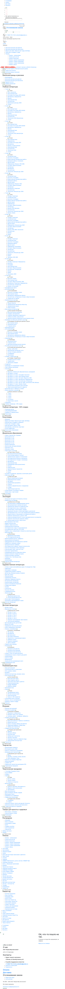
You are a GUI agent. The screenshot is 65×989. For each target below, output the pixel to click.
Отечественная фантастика (14, 597)
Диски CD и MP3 (9, 624)
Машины (10, 731)
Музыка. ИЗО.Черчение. (13, 208)
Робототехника (11, 307)
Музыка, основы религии (14, 145)
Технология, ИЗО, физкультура (15, 133)
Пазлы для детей (12, 695)
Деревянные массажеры (14, 535)
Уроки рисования (9, 761)
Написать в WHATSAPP (11, 965)
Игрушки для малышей (11, 708)
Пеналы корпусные (14, 58)
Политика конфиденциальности (11, 986)
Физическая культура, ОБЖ (14, 102)
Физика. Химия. (11, 212)
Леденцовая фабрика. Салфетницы (16, 725)
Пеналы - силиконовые (15, 55)
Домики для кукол (12, 722)
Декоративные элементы (11, 747)
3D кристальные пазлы (13, 693)
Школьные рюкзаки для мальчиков (14, 80)
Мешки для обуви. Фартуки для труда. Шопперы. (17, 420)
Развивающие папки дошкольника (16, 464)
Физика (9, 271)
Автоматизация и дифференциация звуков (18, 503)
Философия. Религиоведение (12, 599)
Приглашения (11, 789)
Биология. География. (13, 157)
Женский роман (9, 576)
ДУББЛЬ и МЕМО (12, 686)
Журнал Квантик (12, 303)
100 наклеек (11, 632)
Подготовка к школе (13, 400)
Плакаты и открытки (13, 782)
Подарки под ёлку (9, 826)
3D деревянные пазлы (13, 692)
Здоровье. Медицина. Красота (12, 579)
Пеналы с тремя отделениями (16, 63)
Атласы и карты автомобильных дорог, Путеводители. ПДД (20, 567)
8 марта (10, 801)
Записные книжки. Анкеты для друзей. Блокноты (17, 803)
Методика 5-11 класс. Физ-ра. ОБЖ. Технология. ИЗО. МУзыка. (23, 382)
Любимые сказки (12, 639)
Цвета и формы (11, 642)
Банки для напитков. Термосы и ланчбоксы (18, 720)
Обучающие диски (9, 327)
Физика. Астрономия (13, 286)
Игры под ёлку (8, 895)
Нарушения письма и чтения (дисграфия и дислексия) (21, 511)
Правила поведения (13, 641)
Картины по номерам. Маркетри (13, 759)
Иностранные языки (13, 293)
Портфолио (8, 402)
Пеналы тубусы (13, 64)
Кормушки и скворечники (14, 713)
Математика (11, 144)
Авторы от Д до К (12, 613)
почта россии (9, 979)
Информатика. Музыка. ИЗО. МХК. (16, 164)
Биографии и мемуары (11, 570)
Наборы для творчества (14, 726)
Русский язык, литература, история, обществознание (21, 297)
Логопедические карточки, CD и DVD (14, 529)
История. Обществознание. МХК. (16, 281)
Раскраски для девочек (13, 648)
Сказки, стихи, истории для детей (14, 653)
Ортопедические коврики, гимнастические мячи (17, 546)
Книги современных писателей (13, 627)
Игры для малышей (10, 667)
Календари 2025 (9, 896)
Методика (10, 481)
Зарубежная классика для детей (13, 625)
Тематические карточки (14, 488)
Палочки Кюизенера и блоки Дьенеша (14, 547)
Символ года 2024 (9, 904)
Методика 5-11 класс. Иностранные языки (18, 376)
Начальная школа (12, 324)
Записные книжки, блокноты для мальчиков (16, 804)
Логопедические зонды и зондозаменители (16, 528)
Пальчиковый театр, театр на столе (14, 549)
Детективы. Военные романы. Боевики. (15, 573)
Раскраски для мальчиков (14, 651)
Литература (11, 186)
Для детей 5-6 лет (9, 443)
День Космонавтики (10, 791)
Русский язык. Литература (14, 284)
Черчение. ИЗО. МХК (13, 257)
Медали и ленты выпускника (15, 788)
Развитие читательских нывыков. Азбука (18, 518)
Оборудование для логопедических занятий (16, 541)
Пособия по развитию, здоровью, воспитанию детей (18, 473)
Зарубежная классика (10, 577)
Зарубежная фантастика (14, 596)
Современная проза (10, 591)
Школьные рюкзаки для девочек (13, 79)
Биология (10, 263)
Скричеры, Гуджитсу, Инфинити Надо (17, 739)
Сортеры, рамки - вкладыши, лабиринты (18, 716)
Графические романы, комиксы (13, 571)
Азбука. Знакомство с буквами (13, 435)
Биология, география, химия (15, 292)
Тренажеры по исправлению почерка (14, 365)
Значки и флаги (11, 780)
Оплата (7, 2)
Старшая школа (12, 326)
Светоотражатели (9, 827)
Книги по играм (9, 658)
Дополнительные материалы (15, 312)
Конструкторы (11, 734)
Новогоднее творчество (11, 901)
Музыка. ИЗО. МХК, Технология (15, 229)
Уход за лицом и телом (11, 813)
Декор (9, 755)
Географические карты (11, 287)
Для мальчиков (11, 635)
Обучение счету (9, 447)
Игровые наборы (12, 733)
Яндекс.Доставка (10, 977)
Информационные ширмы (14, 479)
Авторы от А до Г (12, 612)
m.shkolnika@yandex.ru (21, 35)
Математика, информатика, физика (16, 295)
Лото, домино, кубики (10, 671)
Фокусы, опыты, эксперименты (13, 700)
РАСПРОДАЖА (8, 77)
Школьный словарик (13, 362)
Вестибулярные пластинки (11, 521)
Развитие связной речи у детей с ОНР (17, 515)
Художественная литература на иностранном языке (21, 318)
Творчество (8, 829)
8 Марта (7, 774)
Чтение (9, 104)
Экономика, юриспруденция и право (14, 600)
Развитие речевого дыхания (12, 555)
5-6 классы (10, 399)
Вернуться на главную (44, 943)
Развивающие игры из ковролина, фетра (15, 552)
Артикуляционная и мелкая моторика (17, 505)
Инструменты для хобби (11, 749)
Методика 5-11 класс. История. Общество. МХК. (20, 378)
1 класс (9, 393)
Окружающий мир (12, 99)
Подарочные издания (10, 585)
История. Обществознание (14, 226)
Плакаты (10, 484)
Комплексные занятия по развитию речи (18, 506)
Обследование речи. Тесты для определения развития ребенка (23, 512)
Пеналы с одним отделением (16, 61)
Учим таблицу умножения (11, 367)
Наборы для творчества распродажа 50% (15, 764)
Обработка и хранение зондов (12, 543)
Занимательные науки (13, 306)
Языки (9, 472)
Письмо (10, 466)
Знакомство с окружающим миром (17, 638)
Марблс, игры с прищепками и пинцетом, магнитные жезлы (20, 531)
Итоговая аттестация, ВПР (14, 142)
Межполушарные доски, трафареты (14, 538)
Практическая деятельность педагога (17, 387)
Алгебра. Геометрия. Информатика (16, 261)
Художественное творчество (15, 469)
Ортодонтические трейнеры (12, 544)
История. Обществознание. (14, 165)
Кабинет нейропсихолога (11, 524)
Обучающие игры (9, 687)
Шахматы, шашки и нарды (11, 701)
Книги (6, 824)
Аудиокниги (8, 568)
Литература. (11, 167)
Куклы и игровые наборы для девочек (17, 723)
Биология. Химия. (12, 278)
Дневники (7, 419)
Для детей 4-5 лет (9, 441)
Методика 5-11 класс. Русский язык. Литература (20, 381)
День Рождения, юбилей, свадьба (13, 792)
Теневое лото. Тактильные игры (13, 557)
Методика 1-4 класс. (13, 373)
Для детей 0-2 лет (9, 437)
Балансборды (8, 560)
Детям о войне (9, 607)
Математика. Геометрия (14, 188)
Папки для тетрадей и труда (12, 423)
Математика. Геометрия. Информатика (17, 283)
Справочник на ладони (13, 298)
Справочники (11, 361)
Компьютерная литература (12, 582)
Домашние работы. (12, 180)
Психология (8, 588)
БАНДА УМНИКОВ (12, 684)
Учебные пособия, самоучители (15, 316)
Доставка (8, 3)
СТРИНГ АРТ (8, 762)
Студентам (8, 364)
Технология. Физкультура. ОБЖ (15, 171)
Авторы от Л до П (12, 615)
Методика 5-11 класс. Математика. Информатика (20, 379)
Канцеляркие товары (10, 823)
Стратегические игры (13, 683)
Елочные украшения (10, 893)
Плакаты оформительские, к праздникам (18, 485)
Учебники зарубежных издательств (16, 315)
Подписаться (9, 967)
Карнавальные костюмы (11, 909)
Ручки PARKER (8, 772)
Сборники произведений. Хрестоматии (17, 619)
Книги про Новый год (10, 899)
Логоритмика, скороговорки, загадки (17, 509)
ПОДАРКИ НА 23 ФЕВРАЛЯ (12, 795)
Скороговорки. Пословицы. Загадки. (14, 490)
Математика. (11, 168)
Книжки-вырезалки (10, 444)
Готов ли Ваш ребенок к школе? (16, 455)
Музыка (9, 98)
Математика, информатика (14, 96)
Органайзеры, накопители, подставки (14, 427)
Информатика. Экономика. (14, 246)
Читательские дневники (14, 621)
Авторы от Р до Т (12, 616)
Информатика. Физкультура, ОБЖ (16, 225)
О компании (9, 0)
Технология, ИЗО (12, 150)
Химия (9, 234)
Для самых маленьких (13, 636)
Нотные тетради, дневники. (15, 352)
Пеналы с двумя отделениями (16, 60)
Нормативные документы (14, 482)
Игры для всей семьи (13, 678)
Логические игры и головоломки (13, 669)
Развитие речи (11, 467)
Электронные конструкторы (15, 740)
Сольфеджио (11, 353)
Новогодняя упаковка (10, 902)
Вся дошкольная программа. (15, 453)
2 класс (9, 394)
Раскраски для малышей (14, 650)
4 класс (9, 397)
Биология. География (13, 199)
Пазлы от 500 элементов (14, 697)
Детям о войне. (11, 778)
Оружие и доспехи (12, 737)
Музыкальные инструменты (12, 540)
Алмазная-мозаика (10, 907)
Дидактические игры (10, 523)
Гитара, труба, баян (12, 348)
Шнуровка (7, 558)
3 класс (9, 396)
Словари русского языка (14, 359)
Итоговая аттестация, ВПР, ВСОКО (16, 95)
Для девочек (11, 633)
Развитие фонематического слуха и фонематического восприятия (24, 517)
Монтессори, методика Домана (13, 446)
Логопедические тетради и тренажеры (17, 459)
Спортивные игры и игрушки (12, 698)
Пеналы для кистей (14, 57)
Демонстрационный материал (15, 478)
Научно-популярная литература (13, 583)
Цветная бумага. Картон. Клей (12, 425)
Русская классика (9, 589)
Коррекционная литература (12, 526)
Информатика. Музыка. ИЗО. (15, 183)
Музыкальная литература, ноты (15, 350)
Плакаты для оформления (11, 906)
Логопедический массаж (14, 537)
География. (10, 264)
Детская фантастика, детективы (13, 622)
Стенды (9, 487)
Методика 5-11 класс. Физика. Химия (17, 384)
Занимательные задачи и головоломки (17, 456)
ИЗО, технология (12, 92)
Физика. (10, 232)
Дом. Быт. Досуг (9, 574)
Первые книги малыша (11, 644)
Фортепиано (11, 355)
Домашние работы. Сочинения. (15, 161)
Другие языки (11, 162)
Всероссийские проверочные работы (17, 159)
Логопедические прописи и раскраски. (17, 458)
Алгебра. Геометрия (13, 196)
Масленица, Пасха (9, 794)
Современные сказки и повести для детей (16, 654)
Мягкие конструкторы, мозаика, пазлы (15, 674)
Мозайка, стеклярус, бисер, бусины (17, 756)
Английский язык (12, 156)
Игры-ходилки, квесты (13, 680)
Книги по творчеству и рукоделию (14, 750)
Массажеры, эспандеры (11, 811)
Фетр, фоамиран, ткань (13, 758)
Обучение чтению (9, 449)
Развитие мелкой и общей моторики (14, 553)
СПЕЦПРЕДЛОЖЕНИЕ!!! (11, 410)
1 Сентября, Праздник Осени (12, 771)
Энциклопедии (8, 656)
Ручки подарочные (10, 428)
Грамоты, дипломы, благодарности (16, 786)
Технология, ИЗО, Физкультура (15, 118)
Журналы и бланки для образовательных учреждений (21, 371)
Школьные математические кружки (17, 344)
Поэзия (7, 586)
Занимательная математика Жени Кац (17, 304)
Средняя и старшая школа (11, 412)
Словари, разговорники (14, 313)
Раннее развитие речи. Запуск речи (17, 520)
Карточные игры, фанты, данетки (16, 681)
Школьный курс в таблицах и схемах (14, 388)
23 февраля (10, 800)
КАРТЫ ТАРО (8, 898)
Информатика (11, 141)
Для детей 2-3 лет (9, 438)
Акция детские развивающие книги (14, 661)
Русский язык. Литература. (14, 269)
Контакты (8, 5)
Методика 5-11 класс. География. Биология (18, 374)
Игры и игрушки (9, 821)
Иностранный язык (12, 93)
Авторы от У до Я (12, 618)
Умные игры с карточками (11, 492)
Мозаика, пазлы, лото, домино (15, 714)
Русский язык (11, 101)
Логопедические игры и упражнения (17, 508)
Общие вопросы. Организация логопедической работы (21, 514)
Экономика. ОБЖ (12, 274)
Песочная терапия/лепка (11, 550)
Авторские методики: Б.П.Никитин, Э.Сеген (16, 498)
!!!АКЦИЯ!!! (7, 820)
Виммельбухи (8, 659)
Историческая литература (11, 580)
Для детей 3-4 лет (9, 440)
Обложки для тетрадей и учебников (14, 422)
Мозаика (7, 672)
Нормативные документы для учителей (18, 385)
